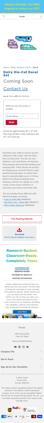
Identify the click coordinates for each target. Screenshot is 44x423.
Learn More (22, 311)
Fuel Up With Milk (12, 199)
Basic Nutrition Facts (21, 67)
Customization (22, 268)
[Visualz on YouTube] (15, 347)
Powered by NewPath (22, 275)
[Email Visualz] (27, 347)
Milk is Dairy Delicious (14, 205)
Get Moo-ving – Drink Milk (16, 202)
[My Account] (3, 16)
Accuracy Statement (22, 383)
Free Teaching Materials (22, 218)
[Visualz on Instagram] (23, 347)
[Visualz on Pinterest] (19, 347)
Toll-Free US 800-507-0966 (22, 341)
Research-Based (22, 271)
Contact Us (15, 89)
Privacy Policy (22, 380)
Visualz (22, 16)
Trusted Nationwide (22, 278)
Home (6, 67)
